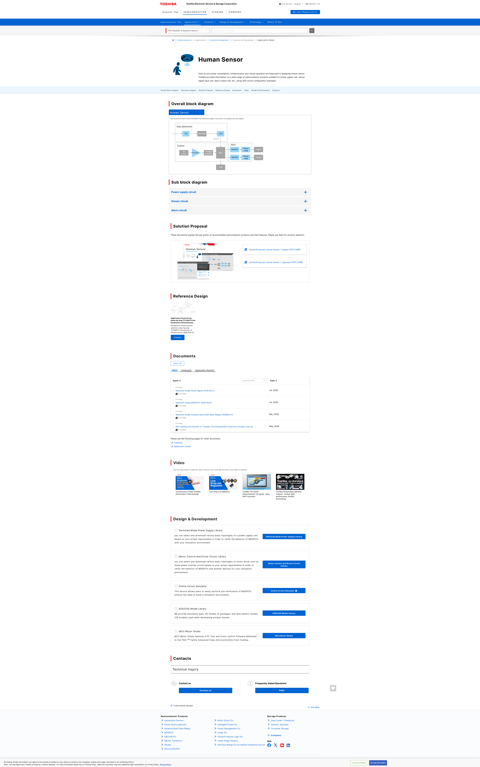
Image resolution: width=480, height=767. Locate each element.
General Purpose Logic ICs (230, 736)
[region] (240, 762)
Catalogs (178, 442)
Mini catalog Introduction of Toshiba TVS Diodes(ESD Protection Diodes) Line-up (214, 426)
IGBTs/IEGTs (170, 736)
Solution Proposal (206, 90)
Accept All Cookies (378, 763)
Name (176, 380)
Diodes (167, 745)
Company (276, 735)
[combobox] (260, 30)
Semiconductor (185, 40)
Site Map (315, 707)
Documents (237, 90)
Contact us (206, 690)
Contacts (276, 90)
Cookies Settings (359, 763)
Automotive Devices (174, 720)
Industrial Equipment (219, 40)
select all (177, 363)
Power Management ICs (229, 728)
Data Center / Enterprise (282, 720)
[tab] (186, 112)
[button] (291, 4)
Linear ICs (222, 732)
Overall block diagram (169, 90)
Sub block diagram (188, 90)
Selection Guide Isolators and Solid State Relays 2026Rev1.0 (204, 414)
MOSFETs (168, 732)
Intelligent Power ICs (227, 724)
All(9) (175, 370)
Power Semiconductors (175, 724)
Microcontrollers (172, 749)
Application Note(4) (204, 370)
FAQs (282, 690)
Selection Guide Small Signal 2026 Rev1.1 (195, 390)
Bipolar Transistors (173, 740)
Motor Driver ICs (225, 720)
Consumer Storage (280, 728)
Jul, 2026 (273, 390)
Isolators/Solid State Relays (177, 728)
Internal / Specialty (280, 724)
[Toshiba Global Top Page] (173, 4)
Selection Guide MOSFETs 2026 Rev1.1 (194, 402)
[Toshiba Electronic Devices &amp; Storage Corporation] (211, 4)
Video (246, 90)
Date (272, 380)
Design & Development (260, 90)
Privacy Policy (165, 764)
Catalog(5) (186, 370)
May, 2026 (274, 426)
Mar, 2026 (274, 414)
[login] (333, 688)
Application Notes (182, 446)
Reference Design (223, 90)
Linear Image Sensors (228, 740)
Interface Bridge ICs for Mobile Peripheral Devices (241, 745)
